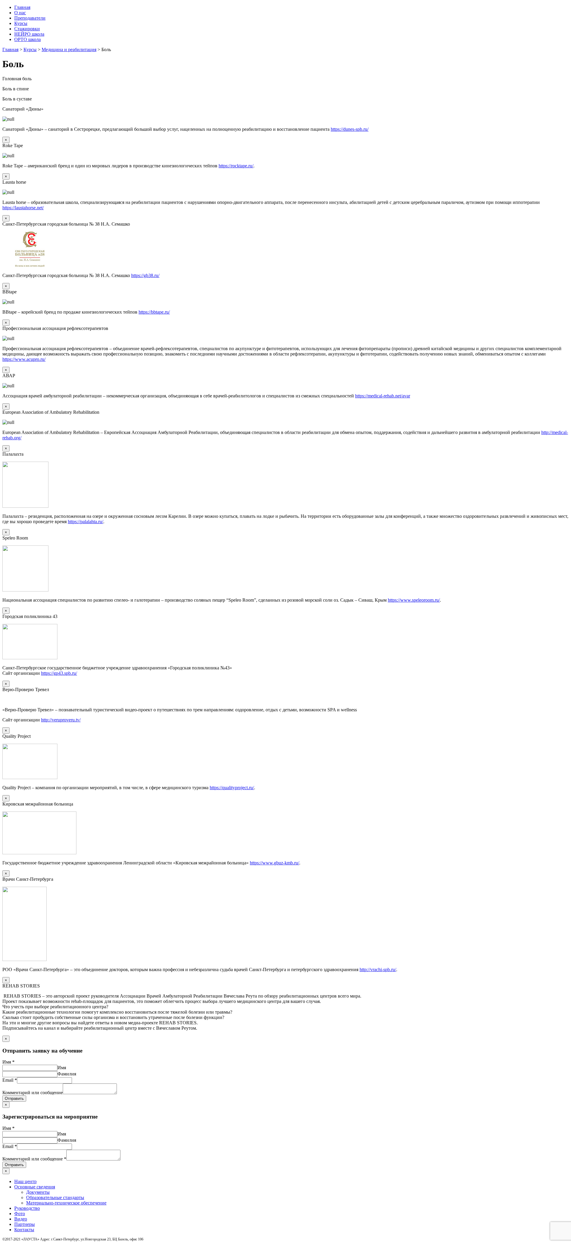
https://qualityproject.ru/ (232, 787)
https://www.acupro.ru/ (24, 359)
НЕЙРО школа (29, 34)
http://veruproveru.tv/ (61, 719)
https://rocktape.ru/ (236, 165)
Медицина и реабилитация (69, 49)
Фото (19, 1213)
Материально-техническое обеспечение (66, 1202)
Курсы (20, 23)
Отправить (14, 1098)
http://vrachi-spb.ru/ (378, 969)
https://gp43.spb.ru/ (59, 673)
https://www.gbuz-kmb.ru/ (274, 862)
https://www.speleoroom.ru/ (414, 600)
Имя (8, 1061)
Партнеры (24, 1224)
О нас (20, 12)
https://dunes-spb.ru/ (349, 129)
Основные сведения (34, 1186)
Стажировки (27, 28)
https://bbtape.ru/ (154, 311)
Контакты (24, 1229)
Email (9, 1080)
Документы (38, 1192)
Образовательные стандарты (55, 1197)
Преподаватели (30, 18)
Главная (22, 7)
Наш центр (25, 1181)
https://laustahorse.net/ (23, 207)
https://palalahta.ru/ (85, 521)
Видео (20, 1218)
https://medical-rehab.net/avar (382, 395)
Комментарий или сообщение (32, 1092)
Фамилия (66, 1073)
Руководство (27, 1208)
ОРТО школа (27, 39)
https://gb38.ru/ (145, 275)
